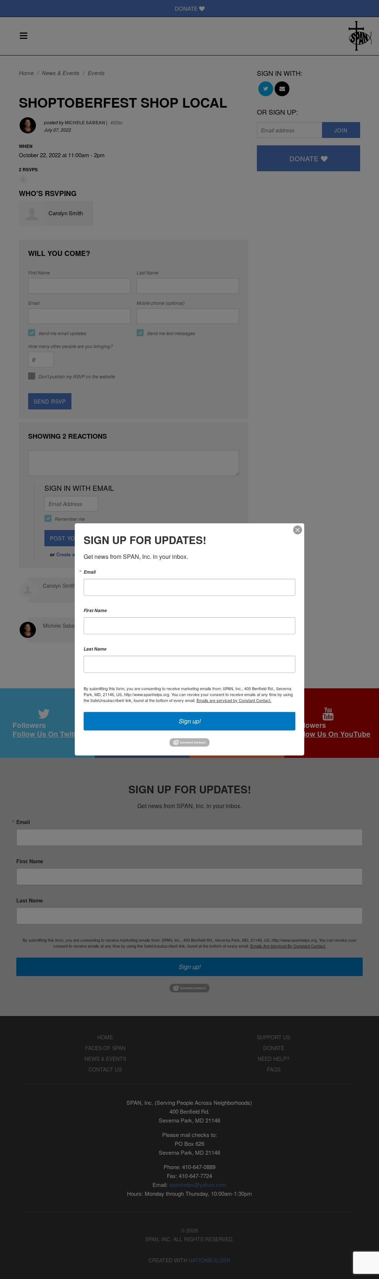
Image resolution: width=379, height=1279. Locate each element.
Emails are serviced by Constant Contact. (234, 700)
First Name (95, 610)
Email (89, 572)
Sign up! (190, 721)
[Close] (297, 530)
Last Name (95, 649)
